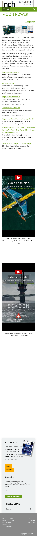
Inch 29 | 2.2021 (29, 22)
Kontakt (32, 520)
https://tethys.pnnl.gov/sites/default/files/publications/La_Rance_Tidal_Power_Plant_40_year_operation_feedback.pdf (18, 130)
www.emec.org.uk (8, 83)
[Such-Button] (30, 509)
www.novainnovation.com (11, 108)
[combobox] (17, 509)
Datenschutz (31, 522)
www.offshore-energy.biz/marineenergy (16, 143)
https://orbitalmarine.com (11, 72)
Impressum (31, 518)
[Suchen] (34, 9)
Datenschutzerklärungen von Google (22, 188)
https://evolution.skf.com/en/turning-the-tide (18, 119)
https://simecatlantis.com (11, 97)
